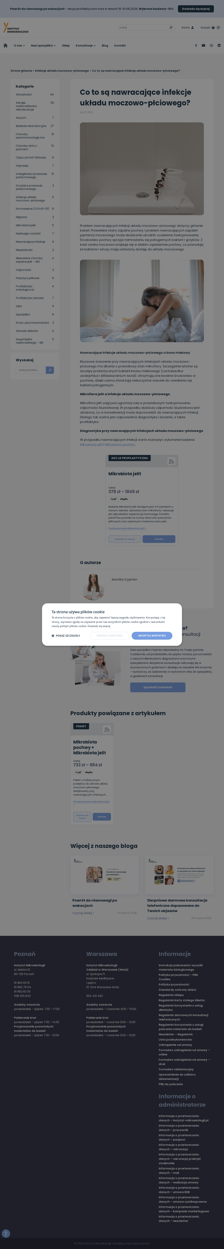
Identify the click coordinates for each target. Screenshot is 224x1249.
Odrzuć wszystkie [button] (109, 635)
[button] (66, 636)
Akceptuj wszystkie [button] (152, 635)
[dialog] (112, 624)
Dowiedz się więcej (99, 626)
